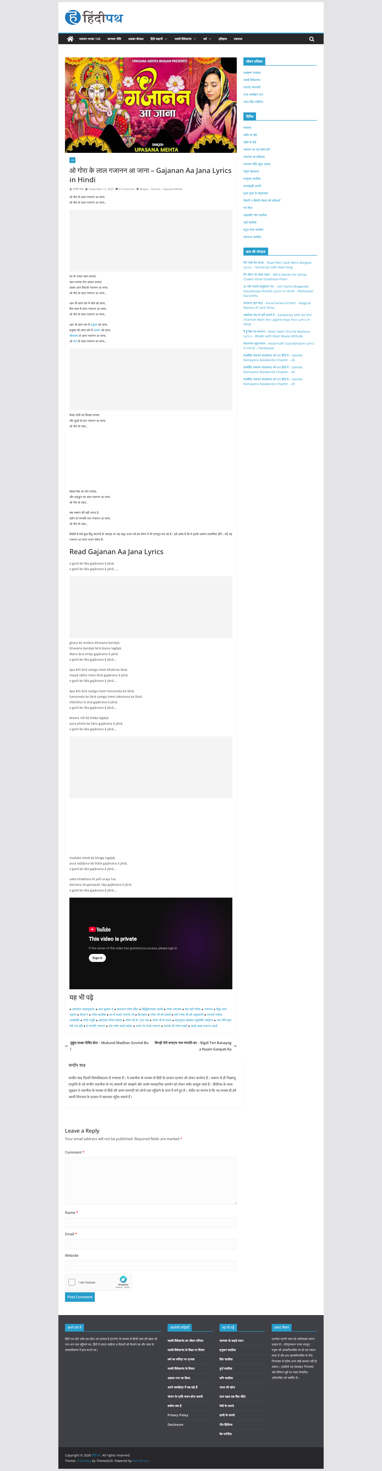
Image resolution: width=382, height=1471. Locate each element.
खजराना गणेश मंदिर (127, 1009)
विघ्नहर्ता (142, 1014)
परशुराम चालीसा (252, 178)
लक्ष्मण (97, 330)
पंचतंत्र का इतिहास (254, 157)
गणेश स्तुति (89, 1020)
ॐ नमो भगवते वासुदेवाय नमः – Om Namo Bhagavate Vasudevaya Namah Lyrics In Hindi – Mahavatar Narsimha (278, 291)
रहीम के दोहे (249, 142)
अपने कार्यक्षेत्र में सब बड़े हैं (182, 1387)
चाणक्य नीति (114, 39)
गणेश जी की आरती (160, 1014)
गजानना (208, 1009)
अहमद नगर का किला (179, 1378)
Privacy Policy (178, 1415)
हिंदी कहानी (157, 39)
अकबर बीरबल (135, 39)
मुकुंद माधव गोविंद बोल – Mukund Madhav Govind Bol (109, 1046)
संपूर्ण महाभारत (251, 171)
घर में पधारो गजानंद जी (121, 1014)
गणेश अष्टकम (173, 1009)
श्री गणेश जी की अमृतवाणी (188, 1014)
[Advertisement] (150, 241)
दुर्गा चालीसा (226, 1368)
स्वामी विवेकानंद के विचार (181, 1368)
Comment (74, 1152)
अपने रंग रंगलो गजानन (148, 1026)
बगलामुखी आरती (252, 186)
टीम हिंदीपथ (226, 1424)
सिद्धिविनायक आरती (152, 1009)
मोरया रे (84, 1014)
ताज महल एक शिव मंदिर (233, 1396)
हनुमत (94, 324)
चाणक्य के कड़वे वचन (231, 1340)
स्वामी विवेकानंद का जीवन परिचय (185, 1340)
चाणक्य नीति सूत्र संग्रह (256, 164)
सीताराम (73, 336)
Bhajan (144, 189)
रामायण (247, 127)
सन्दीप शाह (78, 189)
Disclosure (175, 1424)
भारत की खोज (227, 1387)
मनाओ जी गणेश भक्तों (175, 1026)
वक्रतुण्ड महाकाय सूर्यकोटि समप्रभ (194, 1020)
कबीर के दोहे (250, 135)
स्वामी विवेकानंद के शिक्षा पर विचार (186, 1350)
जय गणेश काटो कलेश (120, 1026)
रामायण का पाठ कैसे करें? (257, 149)
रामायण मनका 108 (89, 39)
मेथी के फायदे (227, 1406)
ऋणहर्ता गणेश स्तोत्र (110, 1020)
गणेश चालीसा (99, 1014)
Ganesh (155, 189)
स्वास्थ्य (238, 39)
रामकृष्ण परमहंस (252, 72)
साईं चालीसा (249, 222)
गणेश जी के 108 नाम (137, 1020)
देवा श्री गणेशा (193, 1009)
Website (71, 1255)
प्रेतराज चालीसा (252, 237)
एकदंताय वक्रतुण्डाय (83, 1009)
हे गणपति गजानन (95, 1026)
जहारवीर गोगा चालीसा (255, 215)
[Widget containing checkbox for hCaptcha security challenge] (98, 1282)
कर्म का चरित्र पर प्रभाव (181, 1359)
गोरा (75, 341)
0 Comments (127, 189)
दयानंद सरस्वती (251, 87)
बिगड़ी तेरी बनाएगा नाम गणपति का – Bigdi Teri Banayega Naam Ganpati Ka (193, 1046)
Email (71, 1234)
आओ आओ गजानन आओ (204, 1026)
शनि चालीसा (226, 1378)
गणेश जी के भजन (161, 1020)
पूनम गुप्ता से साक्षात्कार (255, 193)
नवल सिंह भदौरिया (253, 102)
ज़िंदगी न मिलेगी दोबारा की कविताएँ (261, 200)
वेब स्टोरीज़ (226, 1434)
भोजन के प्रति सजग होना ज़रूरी (185, 1396)
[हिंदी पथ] (70, 39)
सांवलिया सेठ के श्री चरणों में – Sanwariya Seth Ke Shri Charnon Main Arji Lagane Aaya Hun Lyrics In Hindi (277, 319)
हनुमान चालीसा (228, 1350)
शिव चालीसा (226, 1359)
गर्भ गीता (247, 208)
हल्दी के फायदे (227, 1415)
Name (71, 1212)
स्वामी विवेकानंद (183, 39)
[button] (165, 39)
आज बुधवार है (105, 1009)
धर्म (205, 39)
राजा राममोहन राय (253, 94)
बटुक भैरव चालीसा (253, 229)
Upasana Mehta (173, 189)
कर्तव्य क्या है (174, 1406)
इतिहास (223, 39)
